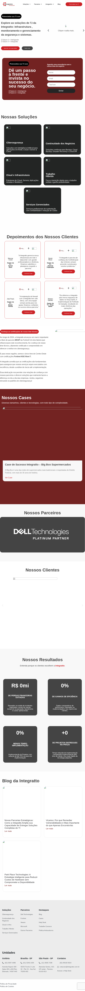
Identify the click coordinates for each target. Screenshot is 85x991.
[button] (48, 30)
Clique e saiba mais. (66, 31)
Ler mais (8, 831)
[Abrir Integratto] (53, 4)
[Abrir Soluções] (30, 4)
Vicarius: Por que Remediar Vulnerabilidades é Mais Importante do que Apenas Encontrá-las (62, 823)
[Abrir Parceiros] (41, 4)
